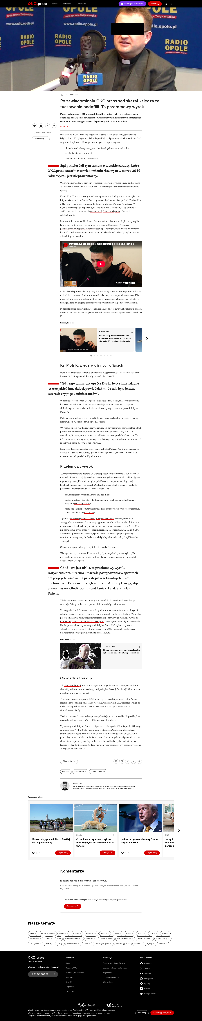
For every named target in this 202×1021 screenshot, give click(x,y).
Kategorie (67, 4)
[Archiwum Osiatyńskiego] (115, 1005)
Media (79, 835)
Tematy (54, 4)
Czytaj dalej (63, 853)
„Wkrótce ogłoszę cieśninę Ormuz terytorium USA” (139, 841)
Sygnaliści (69, 986)
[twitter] (127, 761)
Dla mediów (108, 982)
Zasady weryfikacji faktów (114, 963)
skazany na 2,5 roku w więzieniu (105, 211)
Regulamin (107, 972)
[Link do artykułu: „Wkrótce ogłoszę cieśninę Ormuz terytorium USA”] (140, 818)
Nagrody (69, 977)
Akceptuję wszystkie (162, 1013)
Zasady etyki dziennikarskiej (115, 968)
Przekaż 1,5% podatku (74, 972)
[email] (133, 761)
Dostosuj (142, 1013)
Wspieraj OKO (71, 968)
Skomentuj (39, 139)
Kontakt (68, 982)
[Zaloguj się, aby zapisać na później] (113, 835)
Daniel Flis (77, 783)
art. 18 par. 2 (128, 500)
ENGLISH (69, 991)
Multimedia (81, 4)
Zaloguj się (71, 906)
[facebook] (121, 761)
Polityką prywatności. (62, 1013)
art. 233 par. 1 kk (101, 495)
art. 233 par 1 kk (82, 504)
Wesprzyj (155, 3)
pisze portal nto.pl (72, 685)
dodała (108, 401)
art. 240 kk (89, 512)
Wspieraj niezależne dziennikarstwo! (43, 967)
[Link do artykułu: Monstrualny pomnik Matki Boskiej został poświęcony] (51, 818)
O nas (67, 963)
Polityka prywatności (111, 977)
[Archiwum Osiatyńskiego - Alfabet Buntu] (86, 1005)
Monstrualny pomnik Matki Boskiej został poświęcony (51, 841)
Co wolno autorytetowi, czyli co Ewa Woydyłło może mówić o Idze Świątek (95, 843)
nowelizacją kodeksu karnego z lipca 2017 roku (92, 519)
